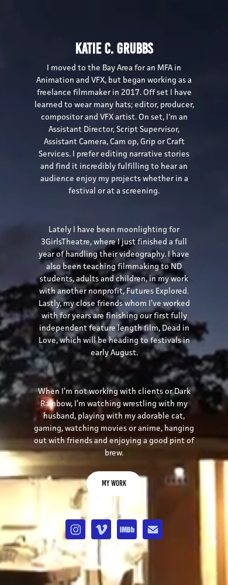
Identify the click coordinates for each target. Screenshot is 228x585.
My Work (114, 483)
